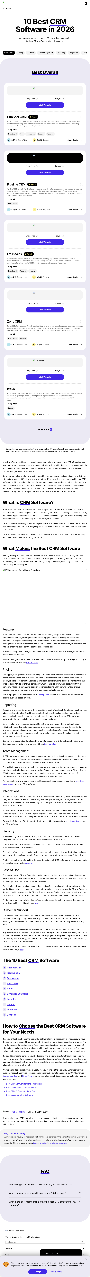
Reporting (61, 53)
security (28, 863)
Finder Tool (27, 1076)
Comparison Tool (10, 1076)
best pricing (44, 695)
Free (22, 134)
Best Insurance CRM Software (19, 1095)
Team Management (46, 53)
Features (31, 53)
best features (32, 662)
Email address (10, 1242)
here (36, 903)
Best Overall (8, 53)
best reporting (50, 744)
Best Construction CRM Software (21, 1087)
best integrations (73, 821)
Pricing (20, 53)
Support (32, 271)
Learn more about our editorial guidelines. (50, 1143)
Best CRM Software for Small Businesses (24, 1084)
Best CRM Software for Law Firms (21, 1091)
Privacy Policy (56, 1272)
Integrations (74, 53)
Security (41, 134)
